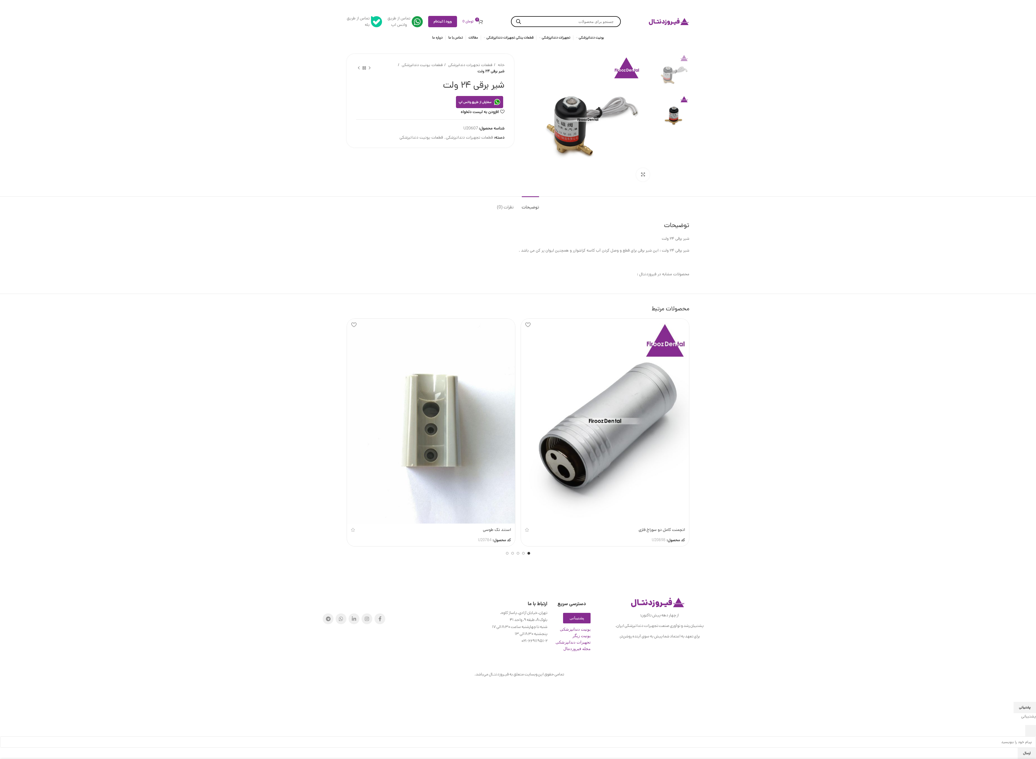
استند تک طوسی (497, 530)
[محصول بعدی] (359, 68)
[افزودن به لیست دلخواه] (527, 325)
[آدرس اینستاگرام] (367, 618)
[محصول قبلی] (369, 68)
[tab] (530, 204)
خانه (501, 65)
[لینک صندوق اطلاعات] (405, 21)
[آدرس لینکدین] (354, 618)
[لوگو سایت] (669, 21)
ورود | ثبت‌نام (443, 21)
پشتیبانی (1025, 707)
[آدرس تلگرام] (328, 618)
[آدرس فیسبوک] (379, 618)
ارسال (1027, 753)
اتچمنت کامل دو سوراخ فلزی (662, 530)
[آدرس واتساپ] (341, 618)
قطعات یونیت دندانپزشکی (422, 65)
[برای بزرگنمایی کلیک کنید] (643, 174)
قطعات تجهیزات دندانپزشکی (469, 65)
